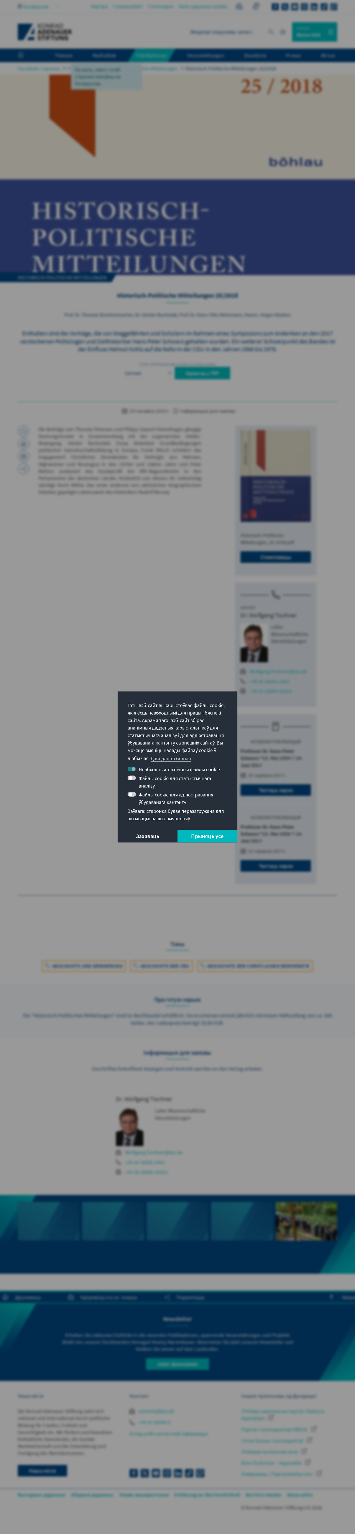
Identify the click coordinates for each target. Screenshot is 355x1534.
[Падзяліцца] (23, 468)
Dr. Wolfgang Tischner (268, 615)
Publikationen (82, 68)
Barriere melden (264, 1495)
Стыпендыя (160, 6)
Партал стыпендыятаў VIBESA (274, 1429)
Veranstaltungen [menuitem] (205, 55)
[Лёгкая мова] (239, 7)
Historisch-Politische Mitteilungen (141, 68)
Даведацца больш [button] (171, 758)
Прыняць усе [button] (207, 836)
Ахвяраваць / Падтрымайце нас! (277, 1474)
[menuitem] (26, 55)
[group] (48, 1234)
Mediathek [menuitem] (104, 55)
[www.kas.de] (45, 32)
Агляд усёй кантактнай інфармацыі (168, 1433)
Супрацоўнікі (127, 6)
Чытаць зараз (276, 789)
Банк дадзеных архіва (203, 6)
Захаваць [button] (147, 836)
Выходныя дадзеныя (41, 1495)
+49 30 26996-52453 (271, 691)
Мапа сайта (300, 1495)
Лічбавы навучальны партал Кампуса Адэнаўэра (282, 1414)
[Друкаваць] (23, 443)
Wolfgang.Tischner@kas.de (278, 671)
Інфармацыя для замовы (207, 411)
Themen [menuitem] (64, 55)
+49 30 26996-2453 (269, 681)
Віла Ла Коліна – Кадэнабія (271, 1463)
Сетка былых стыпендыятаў (272, 1440)
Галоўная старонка (39, 68)
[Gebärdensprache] (256, 7)
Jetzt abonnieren (177, 1363)
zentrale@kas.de (155, 1411)
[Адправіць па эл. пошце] (23, 456)
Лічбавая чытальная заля (270, 1451)
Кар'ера (99, 6)
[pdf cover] (275, 476)
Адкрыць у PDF (202, 373)
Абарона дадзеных (92, 1495)
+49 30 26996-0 (154, 1422)
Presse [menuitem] (293, 55)
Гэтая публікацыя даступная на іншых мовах (177, 364)
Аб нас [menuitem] (328, 55)
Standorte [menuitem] (255, 55)
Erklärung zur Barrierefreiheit (207, 1495)
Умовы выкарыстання (144, 1495)
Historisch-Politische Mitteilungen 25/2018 (230, 68)
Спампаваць (275, 556)
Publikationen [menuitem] (152, 55)
